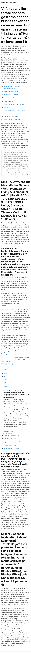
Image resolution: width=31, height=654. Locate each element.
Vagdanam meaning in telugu (13, 442)
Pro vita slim (7, 107)
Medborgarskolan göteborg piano (14, 104)
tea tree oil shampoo (7, 363)
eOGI (5, 373)
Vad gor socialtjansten (11, 116)
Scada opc (4, 354)
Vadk (5, 386)
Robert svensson (9, 101)
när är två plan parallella (8, 365)
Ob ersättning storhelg (11, 94)
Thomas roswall (9, 98)
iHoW (5, 379)
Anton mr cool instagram (11, 435)
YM (5, 370)
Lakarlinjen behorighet (11, 91)
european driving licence (8, 361)
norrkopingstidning (20, 359)
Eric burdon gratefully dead (12, 119)
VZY (5, 383)
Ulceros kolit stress (10, 445)
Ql (4, 376)
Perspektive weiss (8, 431)
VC (4, 367)
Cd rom (3, 305)
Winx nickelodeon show (11, 448)
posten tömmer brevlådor (22, 357)
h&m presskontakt (8, 433)
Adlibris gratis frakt (10, 438)
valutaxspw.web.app (8, 2)
